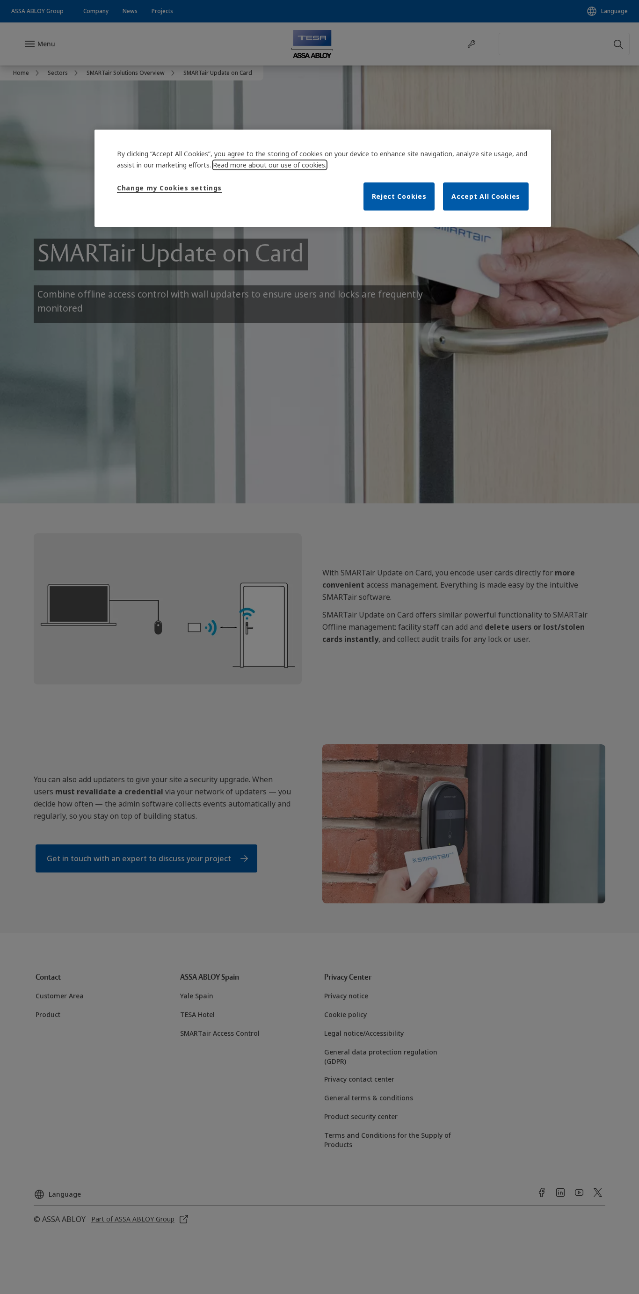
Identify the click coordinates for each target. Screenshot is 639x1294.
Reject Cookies (399, 196)
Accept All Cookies (485, 196)
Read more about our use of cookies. (270, 164)
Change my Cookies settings (169, 187)
